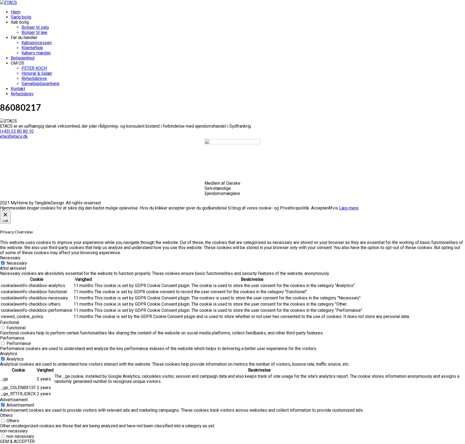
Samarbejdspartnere (40, 83)
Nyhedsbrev (22, 93)
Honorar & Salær (37, 73)
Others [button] (6, 415)
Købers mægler (36, 52)
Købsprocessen (37, 42)
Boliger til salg (35, 27)
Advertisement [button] (14, 399)
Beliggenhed (22, 58)
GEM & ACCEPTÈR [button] (17, 441)
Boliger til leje (34, 32)
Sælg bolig (21, 17)
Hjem (15, 12)
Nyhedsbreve (34, 78)
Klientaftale (32, 47)
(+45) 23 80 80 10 (17, 131)
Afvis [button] (333, 208)
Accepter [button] (319, 208)
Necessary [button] (10, 257)
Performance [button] (12, 338)
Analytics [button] (8, 353)
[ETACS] (8, 2)
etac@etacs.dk (14, 136)
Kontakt (18, 88)
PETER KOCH (34, 68)
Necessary (16, 263)
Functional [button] (9, 322)
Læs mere (348, 208)
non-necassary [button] (14, 430)
